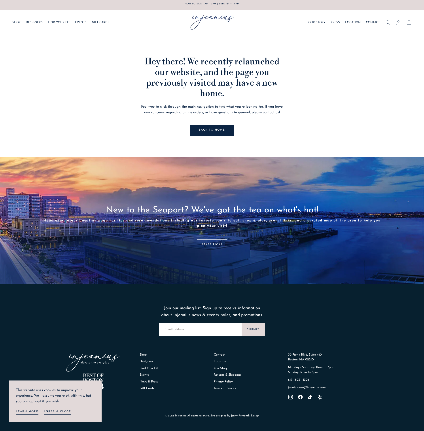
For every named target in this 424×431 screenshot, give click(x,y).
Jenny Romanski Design (245, 415)
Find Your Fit (149, 368)
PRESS (335, 22)
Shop (143, 354)
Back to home (212, 130)
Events (144, 375)
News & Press (149, 381)
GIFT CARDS (100, 22)
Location (220, 361)
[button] (387, 22)
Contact (219, 354)
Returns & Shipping (227, 375)
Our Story (220, 368)
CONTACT (373, 22)
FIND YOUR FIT (59, 22)
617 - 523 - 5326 (298, 380)
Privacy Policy (223, 381)
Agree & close (57, 411)
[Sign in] (398, 22)
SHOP (16, 22)
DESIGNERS (34, 22)
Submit (253, 329)
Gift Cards (147, 388)
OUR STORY (317, 22)
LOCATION (353, 22)
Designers (146, 361)
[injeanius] (93, 362)
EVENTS (81, 22)
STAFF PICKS (212, 244)
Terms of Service (225, 388)
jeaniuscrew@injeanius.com (307, 387)
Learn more (27, 411)
